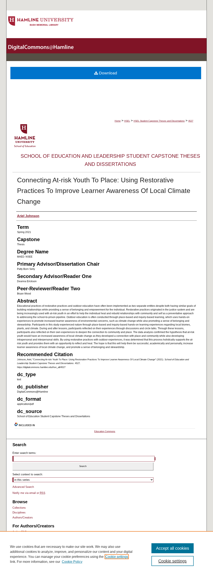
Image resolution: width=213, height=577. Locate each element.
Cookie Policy (72, 561)
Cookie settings (116, 556)
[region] (106, 554)
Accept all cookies (172, 548)
